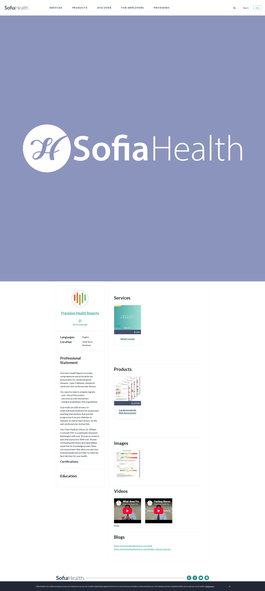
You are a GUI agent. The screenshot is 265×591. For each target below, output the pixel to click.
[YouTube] (200, 578)
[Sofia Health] (16, 8)
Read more (210, 586)
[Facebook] (195, 578)
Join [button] (257, 8)
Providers (162, 7)
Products (79, 7)
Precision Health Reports (80, 313)
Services (55, 7)
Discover (104, 7)
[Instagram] (189, 578)
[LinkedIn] (206, 578)
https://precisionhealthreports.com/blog (133, 545)
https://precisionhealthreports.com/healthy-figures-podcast (142, 549)
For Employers (132, 7)
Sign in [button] (246, 8)
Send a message (80, 324)
